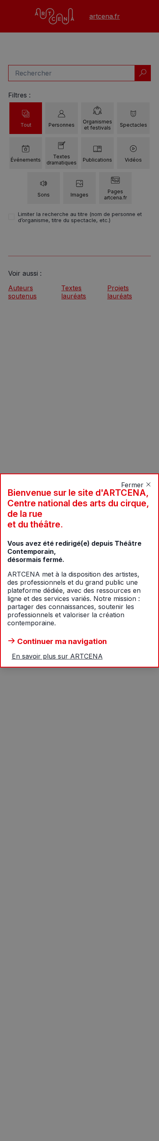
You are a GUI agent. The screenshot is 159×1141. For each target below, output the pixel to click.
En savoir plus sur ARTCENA (57, 656)
